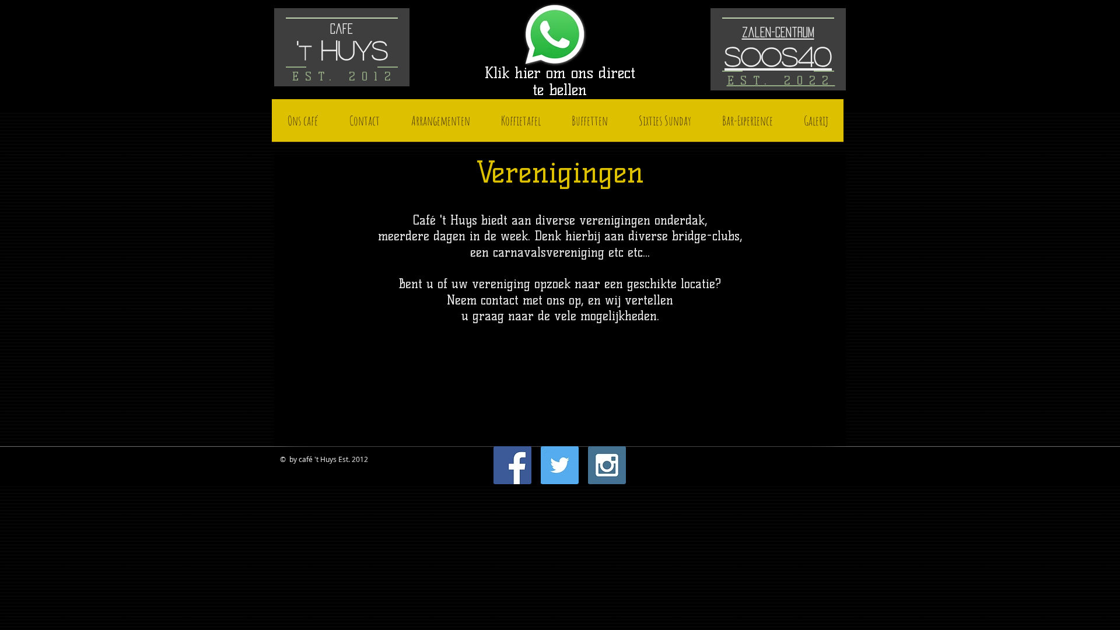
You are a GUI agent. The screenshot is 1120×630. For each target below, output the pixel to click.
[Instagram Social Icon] (607, 465)
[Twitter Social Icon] (560, 465)
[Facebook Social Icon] (512, 465)
